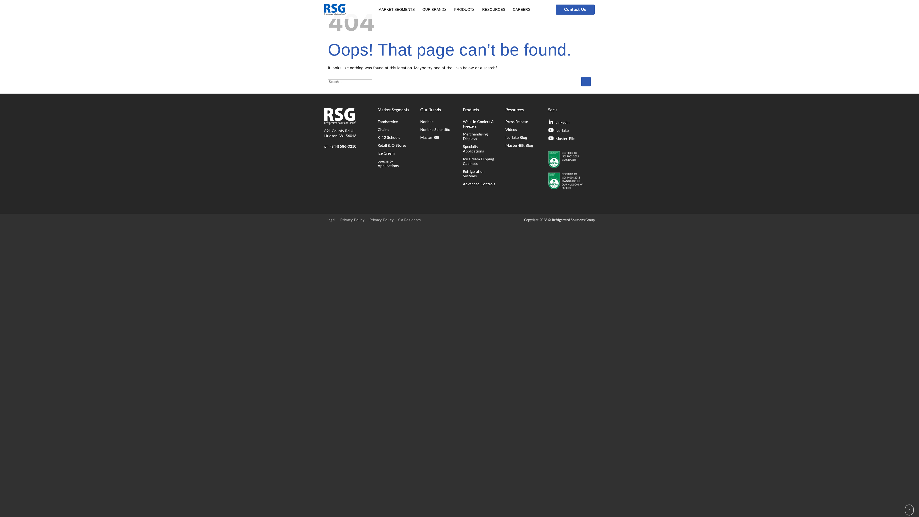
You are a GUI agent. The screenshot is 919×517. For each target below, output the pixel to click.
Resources (493, 9)
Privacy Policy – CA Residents (395, 220)
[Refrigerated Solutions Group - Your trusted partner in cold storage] (335, 9)
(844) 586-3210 (343, 146)
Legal (331, 220)
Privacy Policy (352, 220)
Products (464, 9)
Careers (521, 9)
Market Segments (396, 9)
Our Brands (434, 9)
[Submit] (586, 81)
